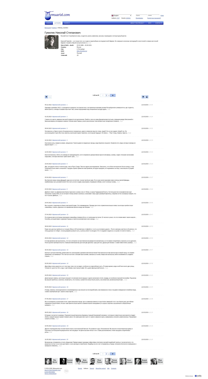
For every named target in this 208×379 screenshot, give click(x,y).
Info (149, 23)
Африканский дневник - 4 (59, 140)
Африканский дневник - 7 (59, 177)
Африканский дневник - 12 (60, 238)
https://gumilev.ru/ (82, 51)
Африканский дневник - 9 (59, 202)
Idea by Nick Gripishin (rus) (53, 370)
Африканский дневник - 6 (59, 164)
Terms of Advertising (50, 373)
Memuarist (48, 28)
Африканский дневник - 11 (60, 226)
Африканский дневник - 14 (60, 263)
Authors (54, 28)
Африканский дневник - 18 (60, 312)
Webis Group (189, 376)
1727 (118, 18)
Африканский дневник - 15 (60, 275)
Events (49, 23)
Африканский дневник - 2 (59, 116)
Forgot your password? (154, 18)
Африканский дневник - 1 (59, 105)
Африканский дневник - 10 (60, 214)
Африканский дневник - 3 (59, 128)
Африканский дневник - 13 (60, 250)
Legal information (50, 372)
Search (67, 23)
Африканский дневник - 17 (60, 299)
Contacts (158, 23)
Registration (139, 18)
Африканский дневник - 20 (60, 339)
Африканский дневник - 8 (59, 189)
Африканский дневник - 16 (60, 287)
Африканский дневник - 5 (59, 152)
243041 (128, 18)
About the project (137, 23)
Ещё (89, 43)
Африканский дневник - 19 (60, 326)
